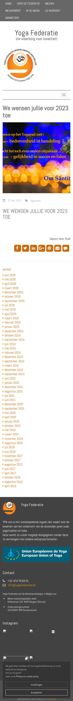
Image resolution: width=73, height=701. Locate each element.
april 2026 (10, 284)
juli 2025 (10, 305)
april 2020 (10, 417)
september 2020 (14, 408)
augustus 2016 (14, 482)
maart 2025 (12, 318)
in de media (33, 11)
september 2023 (14, 361)
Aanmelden (12, 18)
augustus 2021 (14, 391)
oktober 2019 (12, 426)
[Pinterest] (50, 248)
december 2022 (14, 370)
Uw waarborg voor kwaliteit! (36, 38)
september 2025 (14, 301)
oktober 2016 (12, 477)
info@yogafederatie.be (22, 585)
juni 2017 (10, 469)
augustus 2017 (14, 464)
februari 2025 (13, 322)
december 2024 (14, 331)
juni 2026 (10, 275)
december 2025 (14, 292)
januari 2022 (12, 383)
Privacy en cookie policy (27, 676)
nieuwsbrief (13, 11)
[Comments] (66, 248)
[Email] (58, 248)
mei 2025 (10, 309)
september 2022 (14, 374)
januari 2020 (12, 421)
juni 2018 (10, 452)
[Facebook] (18, 248)
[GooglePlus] (42, 248)
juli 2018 (10, 447)
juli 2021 (10, 396)
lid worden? (52, 11)
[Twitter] (26, 248)
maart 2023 (12, 365)
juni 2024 (10, 344)
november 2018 (14, 439)
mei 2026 (10, 279)
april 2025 (10, 314)
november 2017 (14, 456)
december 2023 (14, 357)
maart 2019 (12, 434)
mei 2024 (10, 348)
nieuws (49, 3)
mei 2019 (10, 430)
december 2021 (14, 387)
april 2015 (10, 486)
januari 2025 (12, 327)
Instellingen (36, 684)
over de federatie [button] (28, 3)
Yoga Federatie (36, 33)
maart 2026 (12, 288)
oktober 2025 (13, 296)
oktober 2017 (12, 460)
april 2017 (10, 473)
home (8, 3)
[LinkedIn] (34, 248)
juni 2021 (10, 400)
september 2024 (14, 340)
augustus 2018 (14, 443)
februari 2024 (13, 352)
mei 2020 (10, 413)
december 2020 (14, 404)
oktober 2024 (13, 335)
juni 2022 (10, 378)
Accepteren (36, 692)
